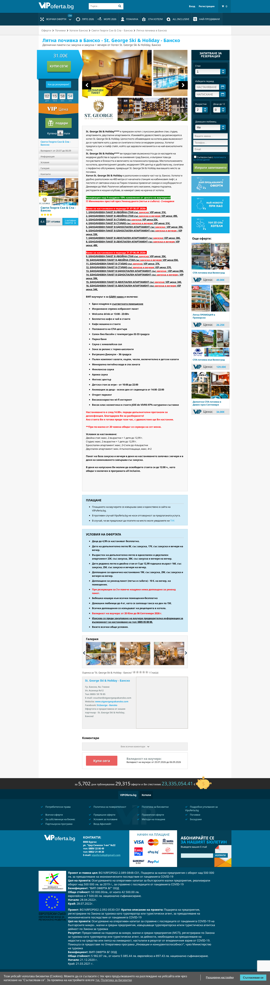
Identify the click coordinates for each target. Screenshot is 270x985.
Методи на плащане (153, 819)
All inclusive (181, 19)
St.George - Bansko (107, 705)
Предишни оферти (104, 814)
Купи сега (101, 760)
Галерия (45, 168)
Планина (132, 19)
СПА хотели (155, 19)
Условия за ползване (105, 819)
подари (61, 123)
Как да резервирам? (58, 84)
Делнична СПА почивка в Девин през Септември (207, 403)
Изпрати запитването (210, 167)
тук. (97, 980)
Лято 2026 (88, 19)
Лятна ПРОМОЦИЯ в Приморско (204, 316)
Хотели (146, 795)
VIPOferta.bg (128, 795)
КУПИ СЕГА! (59, 66)
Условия (45, 162)
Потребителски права (58, 806)
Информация (48, 156)
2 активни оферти (70, 221)
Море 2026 (110, 19)
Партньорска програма (58, 823)
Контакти (46, 174)
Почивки (194, 814)
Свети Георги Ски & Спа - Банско (56, 143)
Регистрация (207, 6)
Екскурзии (195, 819)
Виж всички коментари (133, 746)
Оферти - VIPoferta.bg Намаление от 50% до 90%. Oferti (57, 5)
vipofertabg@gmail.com (106, 855)
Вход (192, 6)
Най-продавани (209, 19)
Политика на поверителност (109, 806)
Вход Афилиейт (102, 823)
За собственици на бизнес (60, 819)
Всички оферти (59, 17)
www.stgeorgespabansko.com (111, 701)
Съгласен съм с (209, 158)
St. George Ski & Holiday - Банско (107, 680)
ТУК (172, 520)
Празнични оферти (152, 814)
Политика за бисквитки (155, 806)
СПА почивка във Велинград (209, 272)
